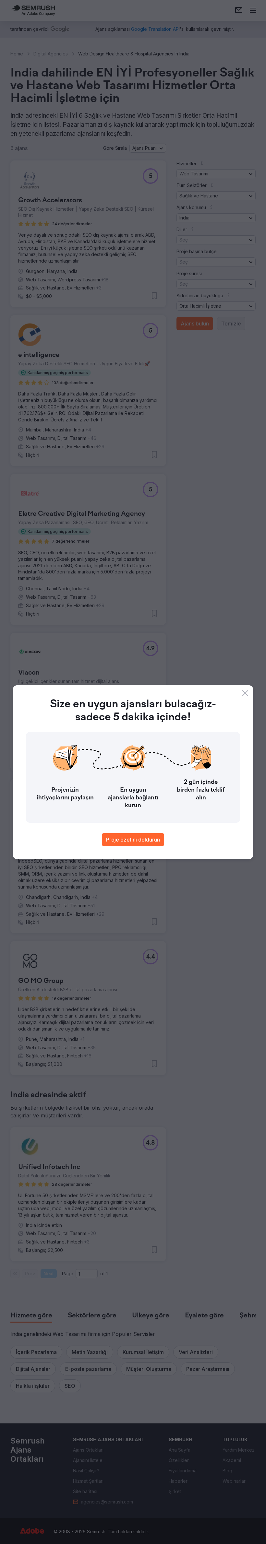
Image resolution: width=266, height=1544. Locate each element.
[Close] (245, 693)
